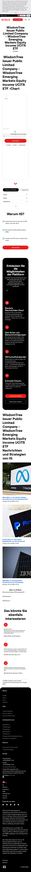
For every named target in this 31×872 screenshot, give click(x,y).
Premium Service (7, 713)
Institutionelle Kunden (9, 715)
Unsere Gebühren (8, 711)
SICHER (15, 145)
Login (28, 15)
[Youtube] (15, 805)
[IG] (6, 20)
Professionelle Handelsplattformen (12, 736)
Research (5, 742)
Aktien (4, 697)
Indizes (5, 695)
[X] (11, 805)
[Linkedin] (19, 805)
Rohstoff (5, 702)
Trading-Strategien (8, 749)
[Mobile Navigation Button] (29, 19)
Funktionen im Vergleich (10, 738)
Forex (4, 700)
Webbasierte (6, 724)
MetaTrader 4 (6, 731)
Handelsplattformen (8, 720)
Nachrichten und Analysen (10, 747)
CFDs (4, 706)
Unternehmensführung (9, 767)
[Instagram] (7, 805)
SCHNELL (9, 145)
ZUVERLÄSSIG (22, 145)
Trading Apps (6, 727)
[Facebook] (3, 805)
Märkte (5, 690)
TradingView (6, 729)
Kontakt (5, 753)
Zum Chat (12, 775)
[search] (26, 19)
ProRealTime (6, 734)
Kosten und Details (10, 190)
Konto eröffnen (18, 19)
